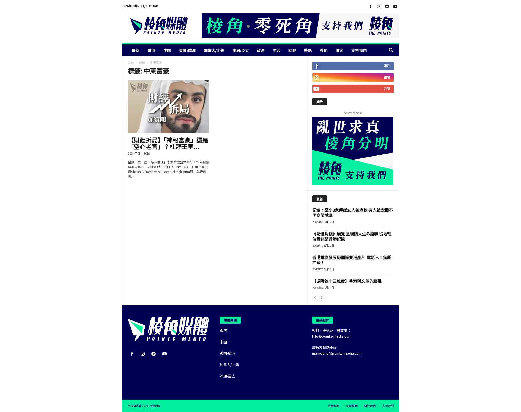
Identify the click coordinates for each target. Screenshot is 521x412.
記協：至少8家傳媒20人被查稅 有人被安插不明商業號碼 (352, 212)
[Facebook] (370, 7)
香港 (151, 50)
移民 (324, 50)
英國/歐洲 (187, 50)
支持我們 (359, 50)
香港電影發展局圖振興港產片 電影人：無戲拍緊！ (351, 259)
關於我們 (370, 406)
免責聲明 (333, 406)
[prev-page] (315, 297)
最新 (135, 50)
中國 (167, 50)
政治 (261, 50)
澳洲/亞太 (240, 50)
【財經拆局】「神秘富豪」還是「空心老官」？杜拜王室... (168, 143)
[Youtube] (395, 7)
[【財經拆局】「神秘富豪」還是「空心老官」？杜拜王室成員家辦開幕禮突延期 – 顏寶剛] (168, 106)
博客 (339, 50)
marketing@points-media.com (337, 353)
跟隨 (387, 77)
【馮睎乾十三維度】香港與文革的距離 (347, 281)
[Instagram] (379, 7)
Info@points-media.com (331, 336)
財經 (292, 50)
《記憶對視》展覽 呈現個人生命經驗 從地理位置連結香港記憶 (351, 236)
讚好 (387, 66)
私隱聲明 (352, 406)
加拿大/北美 (214, 50)
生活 (276, 50)
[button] (391, 50)
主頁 (131, 62)
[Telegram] (387, 7)
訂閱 (387, 89)
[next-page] (321, 297)
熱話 (308, 50)
